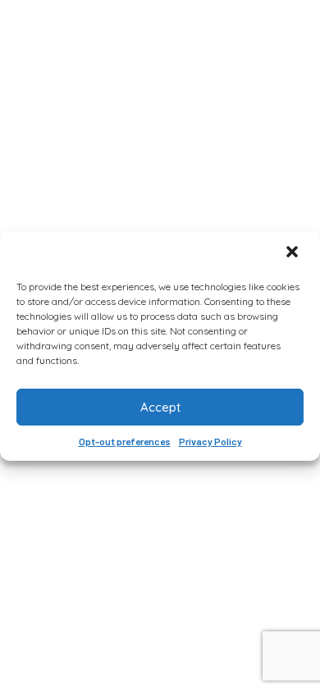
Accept (160, 407)
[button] (294, 253)
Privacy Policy (210, 441)
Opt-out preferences (125, 441)
